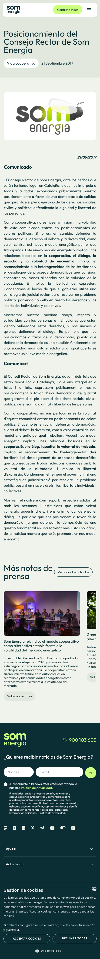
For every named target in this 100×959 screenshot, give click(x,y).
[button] (50, 951)
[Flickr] (63, 828)
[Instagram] (14, 828)
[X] (32, 828)
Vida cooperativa (21, 63)
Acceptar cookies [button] (27, 938)
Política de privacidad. (52, 813)
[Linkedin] (73, 828)
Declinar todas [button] (74, 938)
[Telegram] (42, 828)
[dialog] (50, 921)
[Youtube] (52, 828)
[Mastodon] (5, 828)
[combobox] (94, 889)
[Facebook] (23, 828)
